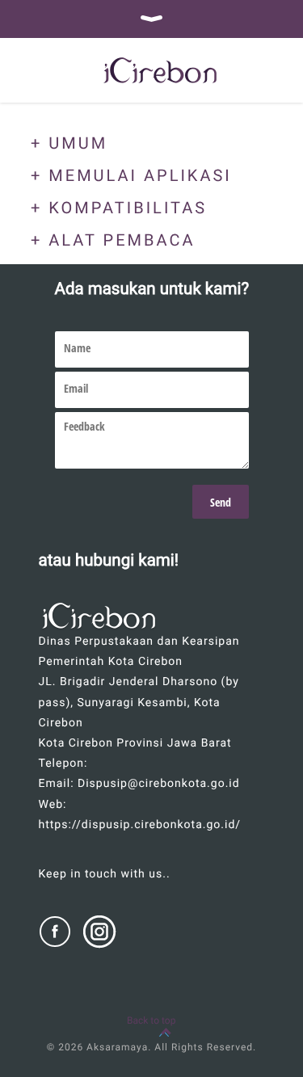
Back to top (151, 1020)
